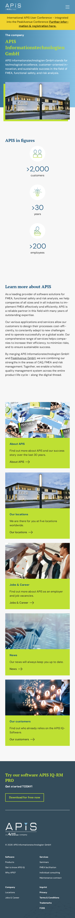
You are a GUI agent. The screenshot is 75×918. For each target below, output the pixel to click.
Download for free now (24, 797)
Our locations (18, 532)
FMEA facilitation (48, 867)
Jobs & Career (19, 602)
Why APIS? (10, 872)
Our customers (19, 739)
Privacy (43, 892)
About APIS (17, 462)
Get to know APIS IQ (15, 867)
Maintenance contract (51, 877)
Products (9, 862)
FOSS (42, 908)
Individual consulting (50, 872)
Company (10, 887)
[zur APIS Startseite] (13, 7)
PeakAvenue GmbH (23, 358)
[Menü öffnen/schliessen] (67, 7)
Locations (10, 892)
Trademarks (46, 902)
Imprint (43, 887)
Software (9, 857)
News (13, 669)
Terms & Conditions (49, 897)
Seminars (44, 862)
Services (44, 857)
